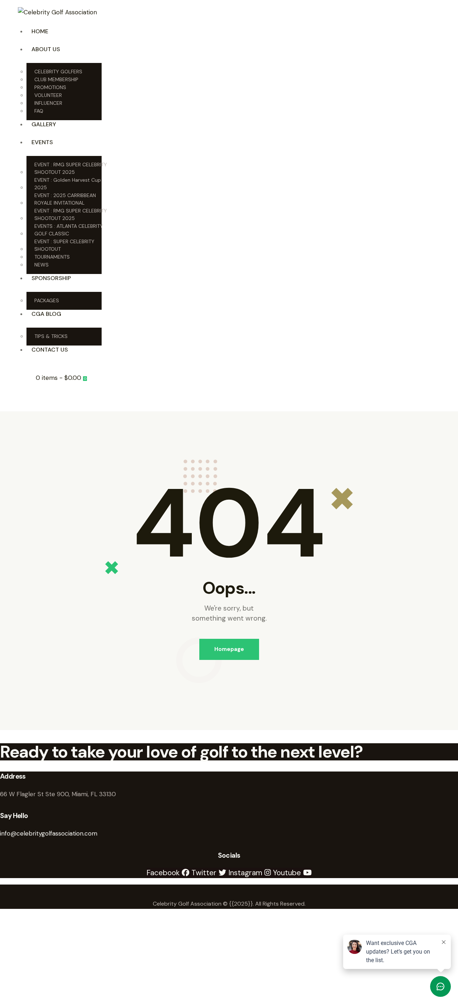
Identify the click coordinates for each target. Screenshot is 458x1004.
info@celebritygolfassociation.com (48, 833)
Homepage (229, 649)
